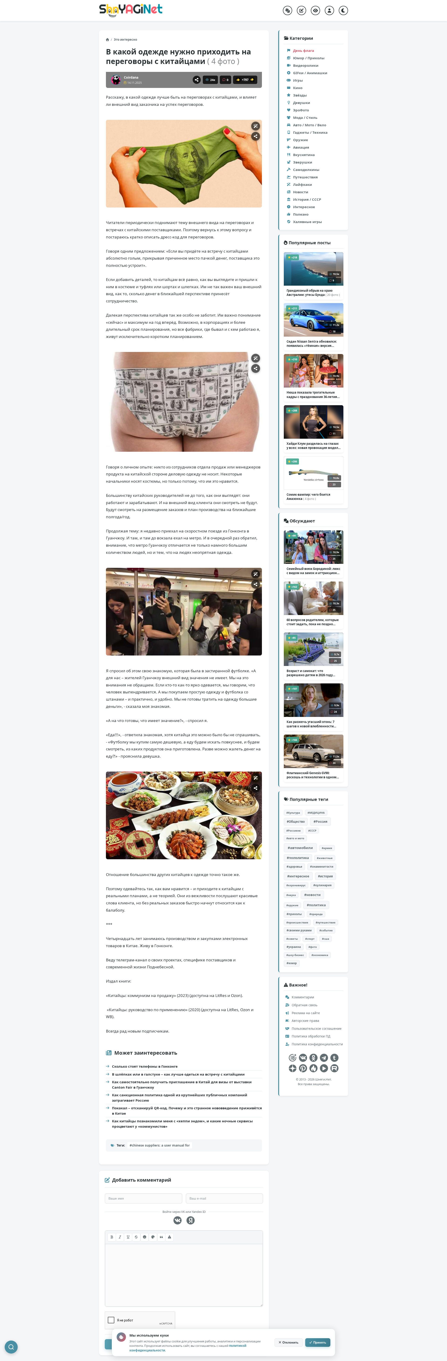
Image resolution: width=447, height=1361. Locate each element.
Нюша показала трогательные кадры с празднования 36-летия (312, 394)
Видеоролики (305, 65)
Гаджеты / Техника (310, 132)
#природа (316, 914)
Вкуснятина (304, 154)
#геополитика (298, 858)
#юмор (292, 963)
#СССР (312, 830)
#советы (292, 938)
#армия (327, 848)
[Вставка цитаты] (161, 1237)
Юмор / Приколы (309, 58)
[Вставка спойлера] (169, 1237)
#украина (294, 947)
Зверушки (302, 162)
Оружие (300, 139)
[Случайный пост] (287, 10)
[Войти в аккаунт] (329, 10)
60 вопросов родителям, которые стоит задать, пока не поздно (313, 622)
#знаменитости (321, 867)
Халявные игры (307, 221)
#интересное (298, 876)
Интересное (304, 206)
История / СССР (307, 199)
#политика (316, 905)
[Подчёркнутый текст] (128, 1237)
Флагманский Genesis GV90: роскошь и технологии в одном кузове (311, 775)
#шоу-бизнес (295, 955)
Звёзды (300, 95)
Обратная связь (304, 1005)
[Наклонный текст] (120, 1237)
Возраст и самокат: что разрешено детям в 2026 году (310, 673)
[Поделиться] (197, 80)
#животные (325, 858)
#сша (325, 938)
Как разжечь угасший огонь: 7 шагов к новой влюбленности (310, 724)
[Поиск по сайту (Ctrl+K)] (11, 1347)
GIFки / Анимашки (310, 72)
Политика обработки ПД (310, 1036)
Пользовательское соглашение (316, 1028)
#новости (312, 895)
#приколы (294, 914)
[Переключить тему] (343, 10)
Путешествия (305, 177)
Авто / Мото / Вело (309, 125)
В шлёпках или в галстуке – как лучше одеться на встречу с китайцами (178, 1074)
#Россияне (293, 830)
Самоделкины (306, 169)
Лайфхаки (302, 184)
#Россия (320, 821)
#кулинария (322, 885)
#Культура (293, 812)
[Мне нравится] (238, 79)
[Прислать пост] (301, 10)
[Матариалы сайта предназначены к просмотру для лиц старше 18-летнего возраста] (292, 1058)
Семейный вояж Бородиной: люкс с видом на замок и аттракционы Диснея (313, 571)
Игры (298, 80)
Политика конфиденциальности (317, 1044)
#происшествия (297, 922)
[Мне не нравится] (252, 79)
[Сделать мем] (255, 126)
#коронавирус (296, 885)
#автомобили (300, 847)
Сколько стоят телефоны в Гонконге (145, 1066)
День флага (303, 50)
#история (325, 876)
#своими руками (299, 930)
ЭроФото (301, 110)
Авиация (301, 147)
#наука (291, 895)
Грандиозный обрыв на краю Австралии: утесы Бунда (313, 292)
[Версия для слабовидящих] (315, 10)
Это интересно (125, 39)
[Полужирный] (112, 1237)
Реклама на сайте (305, 1013)
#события (326, 930)
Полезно (300, 214)
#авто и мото (295, 838)
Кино (297, 87)
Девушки (301, 102)
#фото (312, 947)
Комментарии (302, 997)
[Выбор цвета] (153, 1237)
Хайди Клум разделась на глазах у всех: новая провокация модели (313, 445)
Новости (300, 192)
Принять (319, 1342)
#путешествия (325, 922)
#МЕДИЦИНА (316, 812)
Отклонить (290, 1342)
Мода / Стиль (305, 117)
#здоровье (294, 867)
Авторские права (305, 1020)
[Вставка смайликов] (144, 1237)
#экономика (320, 955)
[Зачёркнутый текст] (136, 1237)
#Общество (296, 821)
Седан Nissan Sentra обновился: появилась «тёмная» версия (312, 343)
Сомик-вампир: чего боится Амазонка (308, 496)
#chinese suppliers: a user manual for (160, 1145)
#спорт (310, 938)
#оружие (292, 905)
